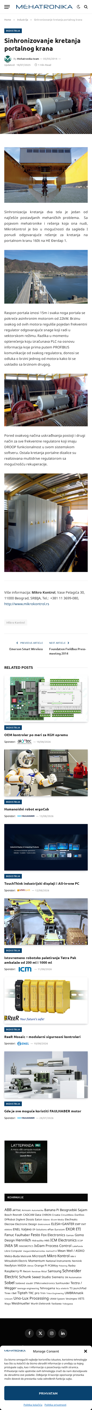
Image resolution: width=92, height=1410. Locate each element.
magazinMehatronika (34, 1250)
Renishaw (36, 1271)
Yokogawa (67, 1303)
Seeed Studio (41, 1277)
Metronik (26, 1256)
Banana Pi (51, 1210)
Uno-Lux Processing (31, 1298)
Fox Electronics (53, 1235)
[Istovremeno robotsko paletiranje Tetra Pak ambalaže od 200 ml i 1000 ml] (46, 921)
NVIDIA (22, 1265)
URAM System (57, 1298)
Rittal (44, 1271)
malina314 (51, 1250)
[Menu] (7, 7)
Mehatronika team (28, 59)
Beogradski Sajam (73, 1210)
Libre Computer (13, 1250)
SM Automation (73, 1277)
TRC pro (33, 1293)
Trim (43, 1293)
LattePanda (77, 1246)
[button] (85, 1351)
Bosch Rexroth (13, 1215)
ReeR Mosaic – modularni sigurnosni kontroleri (42, 1036)
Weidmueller (21, 1303)
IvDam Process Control (52, 1245)
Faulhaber (22, 1235)
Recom (27, 1271)
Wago (7, 1303)
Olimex (30, 1265)
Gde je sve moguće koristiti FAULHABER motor (42, 1111)
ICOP (80, 1240)
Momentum (36, 1261)
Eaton (38, 1219)
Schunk (25, 1276)
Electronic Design (26, 1224)
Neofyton (10, 1265)
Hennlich (23, 1240)
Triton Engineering (55, 1293)
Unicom (8, 1298)
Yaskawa (56, 1303)
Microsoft (39, 1256)
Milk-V (73, 1256)
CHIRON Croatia (51, 1214)
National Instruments (58, 1261)
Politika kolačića (33, 1405)
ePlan (50, 1229)
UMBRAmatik (74, 1293)
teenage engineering (28, 1288)
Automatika (37, 1210)
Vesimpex (71, 1298)
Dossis (30, 1219)
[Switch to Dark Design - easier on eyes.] (78, 7)
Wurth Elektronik (40, 1303)
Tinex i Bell (10, 1293)
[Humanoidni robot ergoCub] (46, 772)
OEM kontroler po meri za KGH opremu (36, 734)
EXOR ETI (73, 1229)
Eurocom (60, 1229)
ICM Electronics (63, 1240)
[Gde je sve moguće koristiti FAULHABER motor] (46, 1074)
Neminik (77, 1260)
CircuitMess (67, 1214)
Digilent (20, 1219)
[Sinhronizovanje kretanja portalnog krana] (46, 103)
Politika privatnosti (55, 1405)
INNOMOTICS (26, 1246)
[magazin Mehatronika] (44, 7)
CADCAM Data (32, 1215)
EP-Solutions (40, 1229)
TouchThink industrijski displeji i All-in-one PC (41, 883)
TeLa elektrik (62, 1288)
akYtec (16, 1210)
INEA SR (11, 1245)
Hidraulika (37, 1240)
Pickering (63, 1265)
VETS (81, 1298)
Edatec (46, 1219)
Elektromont (44, 1224)
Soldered (20, 1283)
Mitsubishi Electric (15, 1261)
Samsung (54, 1271)
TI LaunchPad (78, 1288)
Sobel (9, 1282)
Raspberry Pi (13, 1271)
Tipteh (22, 1292)
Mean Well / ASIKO (71, 1251)
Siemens (58, 1277)
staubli (29, 1283)
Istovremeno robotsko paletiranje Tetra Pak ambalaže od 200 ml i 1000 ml (40, 960)
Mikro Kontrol (15, 622)
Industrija (13, 30)
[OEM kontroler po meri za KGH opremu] (46, 698)
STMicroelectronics (44, 1283)
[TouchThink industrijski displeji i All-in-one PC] (46, 847)
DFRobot (9, 1219)
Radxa (72, 1265)
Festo (35, 1234)
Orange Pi (40, 1265)
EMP (77, 1224)
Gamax (70, 1235)
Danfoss (79, 1214)
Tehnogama (47, 1288)
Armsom (26, 1210)
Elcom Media (57, 1219)
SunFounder (63, 1283)
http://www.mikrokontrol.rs (26, 603)
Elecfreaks (71, 1219)
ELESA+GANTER (62, 1224)
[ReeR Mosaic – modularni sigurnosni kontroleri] (46, 1000)
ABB (8, 1209)
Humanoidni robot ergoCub (26, 809)
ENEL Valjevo (22, 1229)
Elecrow (9, 1224)
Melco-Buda (12, 1256)
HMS (46, 1240)
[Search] (85, 7)
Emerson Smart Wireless (26, 649)
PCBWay (53, 1265)
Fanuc (9, 1235)
